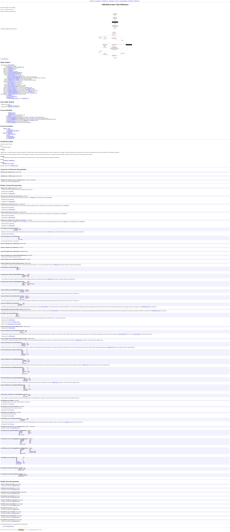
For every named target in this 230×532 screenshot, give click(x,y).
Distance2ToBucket (12, 121)
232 (8, 485)
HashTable (10, 133)
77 (7, 165)
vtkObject (16, 106)
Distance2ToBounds (12, 122)
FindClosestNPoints (12, 87)
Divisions (10, 129)
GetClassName (11, 64)
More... (14, 7)
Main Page (92, 0)
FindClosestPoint (11, 74)
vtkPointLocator (11, 112)
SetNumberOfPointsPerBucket (14, 72)
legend (115, 27)
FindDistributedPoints (12, 89)
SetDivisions (10, 68)
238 (8, 509)
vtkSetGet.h (49, 197)
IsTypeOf (10, 105)
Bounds (9, 131)
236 (8, 501)
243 (8, 521)
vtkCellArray (32, 120)
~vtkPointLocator (11, 113)
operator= (10, 116)
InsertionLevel (11, 138)
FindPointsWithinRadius (13, 91)
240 (8, 513)
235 (8, 497)
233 (8, 489)
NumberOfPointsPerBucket (13, 130)
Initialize (9, 95)
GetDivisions (10, 70)
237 (8, 505)
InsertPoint (10, 81)
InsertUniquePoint (11, 85)
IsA (8, 66)
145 (8, 322)
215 (8, 428)
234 (8, 493)
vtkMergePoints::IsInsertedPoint (13, 324)
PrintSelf (10, 67)
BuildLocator (10, 97)
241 (8, 517)
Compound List (112, 0)
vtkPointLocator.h (9, 9)
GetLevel (31, 422)
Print (49, 231)
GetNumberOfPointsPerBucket (14, 73)
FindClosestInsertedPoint (13, 86)
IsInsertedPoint (11, 83)
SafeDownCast (11, 106)
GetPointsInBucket (12, 94)
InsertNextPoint (11, 82)
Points (9, 128)
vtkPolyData (24, 98)
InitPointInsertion (11, 78)
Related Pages (136, 0)
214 (8, 181)
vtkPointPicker (12, 160)
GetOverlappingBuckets (13, 118)
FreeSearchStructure (12, 96)
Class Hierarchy (98, 0)
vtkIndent (19, 67)
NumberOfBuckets (12, 134)
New (9, 104)
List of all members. (4, 58)
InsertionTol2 (10, 136)
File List (117, 0)
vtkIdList (27, 87)
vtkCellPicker (5, 160)
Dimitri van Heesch (34, 529)
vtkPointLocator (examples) (8, 163)
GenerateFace (11, 120)
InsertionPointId (11, 137)
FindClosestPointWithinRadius (14, 76)
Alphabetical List (105, 0)
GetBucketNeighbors (12, 117)
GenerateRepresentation (13, 98)
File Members (130, 0)
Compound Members (123, 0)
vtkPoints (18, 78)
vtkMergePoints (11, 193)
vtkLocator (12, 199)
